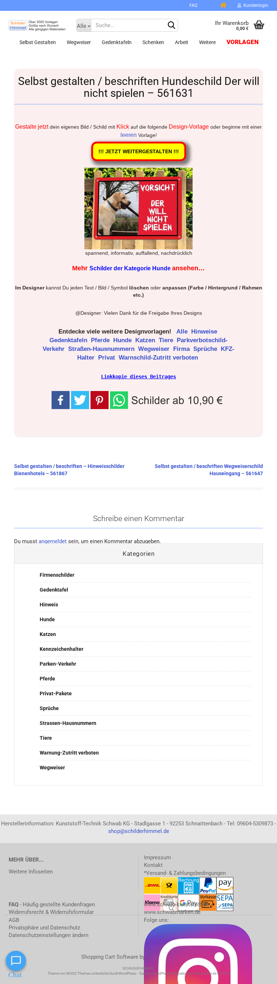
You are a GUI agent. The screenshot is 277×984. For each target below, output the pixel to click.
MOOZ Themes (78, 973)
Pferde (101, 340)
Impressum (157, 857)
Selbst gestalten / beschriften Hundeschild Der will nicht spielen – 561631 (138, 87)
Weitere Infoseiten (31, 871)
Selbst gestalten (37, 42)
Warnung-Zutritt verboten (69, 753)
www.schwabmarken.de (172, 912)
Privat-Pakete (56, 693)
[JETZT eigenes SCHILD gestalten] (177, 5)
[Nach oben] (257, 973)
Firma (182, 348)
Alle (182, 331)
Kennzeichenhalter (61, 649)
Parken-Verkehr (58, 664)
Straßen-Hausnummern (102, 348)
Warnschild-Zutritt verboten (159, 357)
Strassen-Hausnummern (68, 723)
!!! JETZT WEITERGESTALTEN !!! (138, 151)
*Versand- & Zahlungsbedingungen (185, 873)
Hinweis (49, 604)
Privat (107, 357)
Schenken (153, 42)
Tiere (167, 340)
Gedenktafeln (117, 42)
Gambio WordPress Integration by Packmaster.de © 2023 (184, 973)
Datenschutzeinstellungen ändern (48, 935)
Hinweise (205, 331)
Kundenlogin (254, 5)
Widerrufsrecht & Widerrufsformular (51, 912)
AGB (14, 920)
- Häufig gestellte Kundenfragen (52, 904)
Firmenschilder (57, 575)
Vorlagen (243, 42)
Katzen (146, 340)
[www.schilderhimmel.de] (37, 25)
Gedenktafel (54, 590)
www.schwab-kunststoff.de (176, 904)
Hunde (123, 340)
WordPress (127, 973)
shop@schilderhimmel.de (138, 831)
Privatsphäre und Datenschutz (44, 927)
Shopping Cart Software (109, 957)
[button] (167, 400)
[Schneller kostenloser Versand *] (208, 5)
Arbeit (181, 42)
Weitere (207, 42)
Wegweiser (79, 42)
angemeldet (53, 541)
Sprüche (206, 348)
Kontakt (153, 865)
